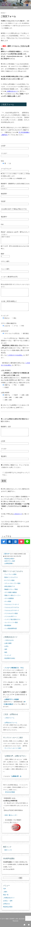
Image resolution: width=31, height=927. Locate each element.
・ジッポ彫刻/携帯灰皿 (10, 628)
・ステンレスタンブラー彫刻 (11, 583)
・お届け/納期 (7, 643)
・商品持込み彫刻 (8, 558)
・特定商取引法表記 (9, 658)
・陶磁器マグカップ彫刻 (10, 589)
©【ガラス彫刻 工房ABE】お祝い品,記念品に (12, 918)
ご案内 (5, 891)
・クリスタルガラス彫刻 (10, 613)
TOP (4, 888)
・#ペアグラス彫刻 (8, 580)
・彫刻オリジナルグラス (10, 577)
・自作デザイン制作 (9, 561)
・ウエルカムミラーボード (11, 604)
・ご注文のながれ (8, 640)
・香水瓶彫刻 (7, 625)
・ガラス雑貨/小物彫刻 (10, 592)
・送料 (5, 649)
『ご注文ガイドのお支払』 (15, 355)
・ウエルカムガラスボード (11, 610)
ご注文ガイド (18, 514)
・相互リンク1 (7, 850)
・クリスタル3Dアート (10, 616)
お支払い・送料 (7, 900)
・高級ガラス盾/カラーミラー (12, 595)
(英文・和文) (13, 668)
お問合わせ (6, 903)
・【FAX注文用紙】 (9, 792)
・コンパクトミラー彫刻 (10, 622)
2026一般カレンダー (11, 815)
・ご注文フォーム (8, 718)
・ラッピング (7, 655)
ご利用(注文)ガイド (12, 91)
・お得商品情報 (7, 563)
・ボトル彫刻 (7, 601)
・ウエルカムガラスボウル (11, 607)
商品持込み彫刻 (7, 906)
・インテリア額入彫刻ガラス (11, 619)
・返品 (5, 652)
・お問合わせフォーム (10, 722)
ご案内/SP (6, 554)
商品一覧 (5, 894)
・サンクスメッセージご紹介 (12, 748)
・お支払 (5, 646)
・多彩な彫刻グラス (9, 586)
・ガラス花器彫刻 (8, 598)
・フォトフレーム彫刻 (9, 574)
